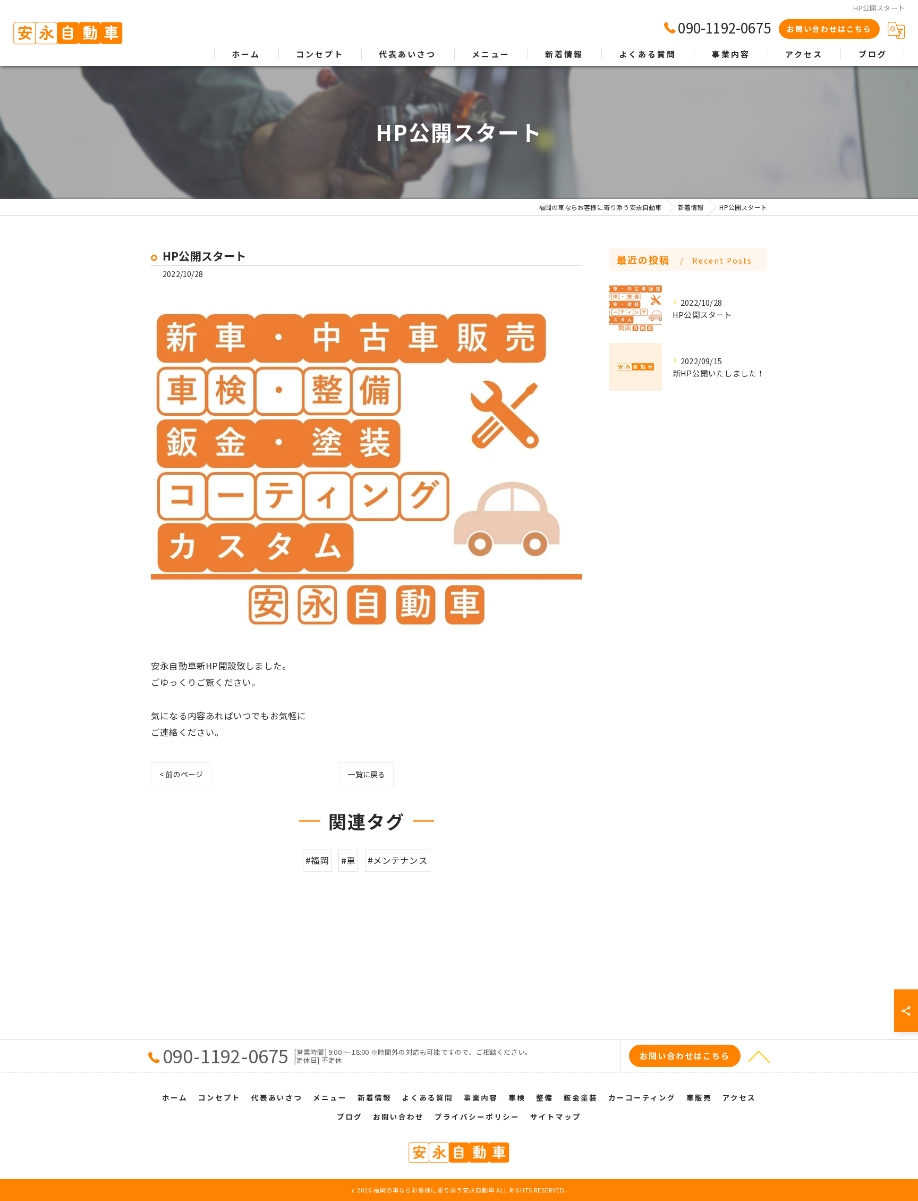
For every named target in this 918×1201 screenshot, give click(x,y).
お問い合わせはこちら (829, 28)
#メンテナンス (398, 860)
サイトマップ (555, 1116)
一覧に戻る (366, 774)
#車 (348, 860)
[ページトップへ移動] (759, 1055)
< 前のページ (181, 774)
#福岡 (317, 860)
